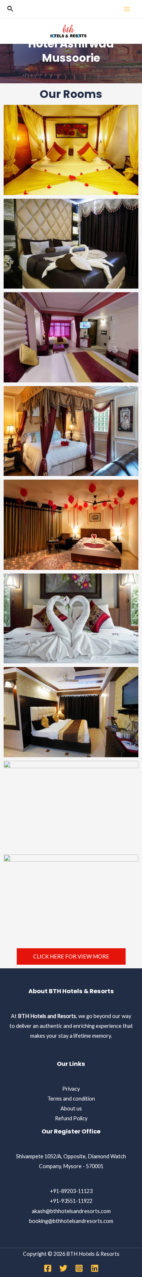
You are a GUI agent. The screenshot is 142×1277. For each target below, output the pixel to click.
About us (71, 1108)
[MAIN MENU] (127, 9)
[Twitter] (63, 1268)
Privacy (71, 1089)
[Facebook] (48, 1268)
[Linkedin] (95, 1268)
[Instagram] (79, 1268)
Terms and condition (71, 1098)
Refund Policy (71, 1118)
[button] (71, 956)
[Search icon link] (10, 9)
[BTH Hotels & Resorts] (68, 31)
